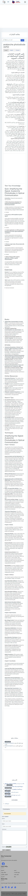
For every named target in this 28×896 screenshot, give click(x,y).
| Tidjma (24, 893)
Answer (7, 212)
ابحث (22, 40)
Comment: (4, 829)
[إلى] (26, 894)
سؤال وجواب (3, 872)
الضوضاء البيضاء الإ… (14, 786)
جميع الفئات (7, 803)
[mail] (3, 887)
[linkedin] (5, 887)
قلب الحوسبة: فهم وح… (14, 789)
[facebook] (3, 863)
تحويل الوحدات (17, 872)
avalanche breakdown (9, 743)
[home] (16, 2)
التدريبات (2, 876)
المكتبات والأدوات (4, 874)
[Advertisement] (14, 14)
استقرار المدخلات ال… (12, 792)
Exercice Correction (10, 287)
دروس (15, 870)
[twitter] (12, 887)
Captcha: (4, 846)
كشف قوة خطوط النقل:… (13, 795)
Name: (3, 818)
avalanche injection (9, 745)
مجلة (15, 876)
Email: (3, 823)
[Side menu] (8, 2)
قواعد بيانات (16, 874)
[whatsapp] (15, 887)
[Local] (4, 2)
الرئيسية (2, 870)
